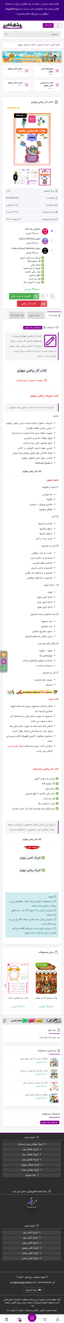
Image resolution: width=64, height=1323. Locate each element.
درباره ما (20, 1310)
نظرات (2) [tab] (15, 315)
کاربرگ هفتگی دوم (31, 1154)
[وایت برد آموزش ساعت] (17, 978)
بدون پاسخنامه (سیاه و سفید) (25, 248)
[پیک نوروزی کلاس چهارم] (46, 978)
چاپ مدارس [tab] (34, 315)
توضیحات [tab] (52, 315)
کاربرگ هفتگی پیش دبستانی (30, 1144)
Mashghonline (12, 198)
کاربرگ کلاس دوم (30, 1237)
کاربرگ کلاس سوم (30, 1243)
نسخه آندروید (32, 1290)
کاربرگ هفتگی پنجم (30, 1170)
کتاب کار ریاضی (43, 44)
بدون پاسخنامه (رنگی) (29, 238)
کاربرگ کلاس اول (30, 1232)
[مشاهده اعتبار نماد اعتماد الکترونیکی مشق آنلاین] (32, 1205)
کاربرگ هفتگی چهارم (30, 1164)
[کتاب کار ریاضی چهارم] (32, 139)
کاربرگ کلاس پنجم (30, 1253)
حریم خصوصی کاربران (48, 1310)
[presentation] (15, 177)
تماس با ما (11, 1310)
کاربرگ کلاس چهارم (30, 1248)
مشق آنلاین (55, 44)
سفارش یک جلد (32, 229)
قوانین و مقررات (31, 1310)
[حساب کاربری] (57, 1319)
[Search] (6, 34)
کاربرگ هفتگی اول (30, 1149)
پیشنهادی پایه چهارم (33, 327)
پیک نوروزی (30, 1175)
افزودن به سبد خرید (20, 296)
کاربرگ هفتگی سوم (30, 1159)
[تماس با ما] (6, 1319)
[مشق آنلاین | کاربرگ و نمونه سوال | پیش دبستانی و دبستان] (12, 25)
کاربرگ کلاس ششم (30, 1258)
